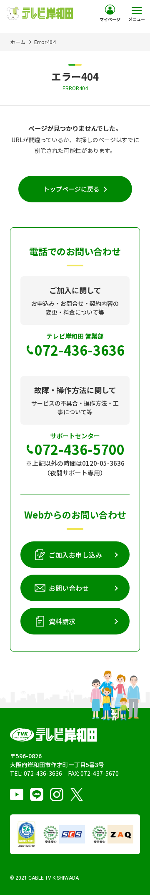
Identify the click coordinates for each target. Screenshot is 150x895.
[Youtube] (16, 794)
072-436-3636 (43, 773)
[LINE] (36, 794)
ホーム (18, 41)
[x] (76, 794)
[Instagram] (56, 794)
